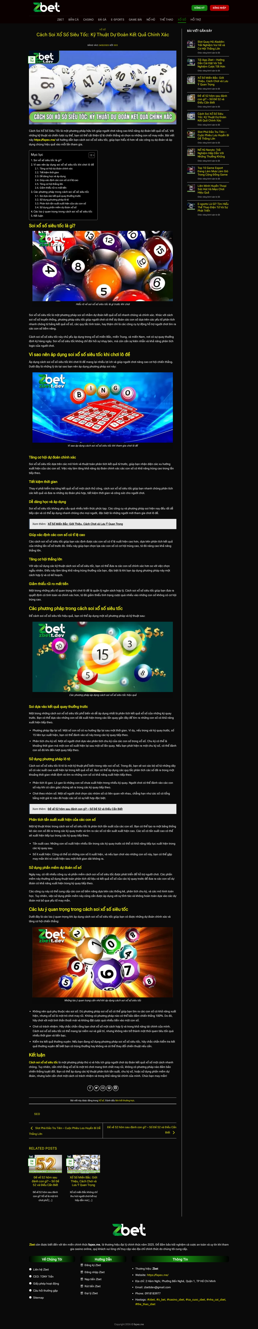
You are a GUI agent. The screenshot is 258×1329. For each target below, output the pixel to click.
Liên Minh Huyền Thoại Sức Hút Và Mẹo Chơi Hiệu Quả (212, 189)
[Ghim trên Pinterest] (109, 1088)
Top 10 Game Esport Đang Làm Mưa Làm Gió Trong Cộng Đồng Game (213, 171)
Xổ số (182, 19)
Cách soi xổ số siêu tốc (43, 1062)
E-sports (117, 19)
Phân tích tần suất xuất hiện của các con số (63, 203)
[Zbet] (46, 8)
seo (116, 45)
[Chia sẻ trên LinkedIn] (115, 1088)
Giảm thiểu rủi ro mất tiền (53, 187)
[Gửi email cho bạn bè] (103, 1088)
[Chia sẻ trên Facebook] (90, 1088)
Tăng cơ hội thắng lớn (51, 184)
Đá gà (102, 19)
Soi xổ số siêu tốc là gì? (47, 160)
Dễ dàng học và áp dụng (53, 176)
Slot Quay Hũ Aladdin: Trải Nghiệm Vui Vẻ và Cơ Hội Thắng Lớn (211, 45)
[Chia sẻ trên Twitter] (96, 1088)
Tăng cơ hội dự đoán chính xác (56, 168)
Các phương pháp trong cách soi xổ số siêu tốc (61, 191)
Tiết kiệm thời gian (49, 172)
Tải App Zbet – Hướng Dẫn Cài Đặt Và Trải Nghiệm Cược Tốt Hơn (211, 63)
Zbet (60, 19)
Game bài (135, 19)
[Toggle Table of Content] (90, 155)
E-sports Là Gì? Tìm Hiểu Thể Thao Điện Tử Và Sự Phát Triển (213, 207)
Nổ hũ (151, 19)
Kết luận (38, 215)
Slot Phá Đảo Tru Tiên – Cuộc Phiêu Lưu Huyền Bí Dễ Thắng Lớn (213, 135)
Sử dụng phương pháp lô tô (54, 199)
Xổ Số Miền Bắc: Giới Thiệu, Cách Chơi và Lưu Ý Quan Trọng (83, 1181)
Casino (88, 19)
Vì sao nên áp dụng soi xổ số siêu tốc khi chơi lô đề (64, 164)
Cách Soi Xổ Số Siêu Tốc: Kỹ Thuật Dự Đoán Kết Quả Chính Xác (212, 117)
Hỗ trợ (196, 19)
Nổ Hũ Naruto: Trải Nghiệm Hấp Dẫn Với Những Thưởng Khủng (211, 153)
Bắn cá (73, 19)
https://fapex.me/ (157, 1275)
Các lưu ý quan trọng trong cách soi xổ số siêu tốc (63, 211)
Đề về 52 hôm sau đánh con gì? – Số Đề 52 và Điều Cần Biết (45, 1181)
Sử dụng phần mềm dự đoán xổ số (58, 207)
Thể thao (166, 19)
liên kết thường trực (124, 1100)
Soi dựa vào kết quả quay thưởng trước (60, 196)
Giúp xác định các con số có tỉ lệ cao (59, 180)
